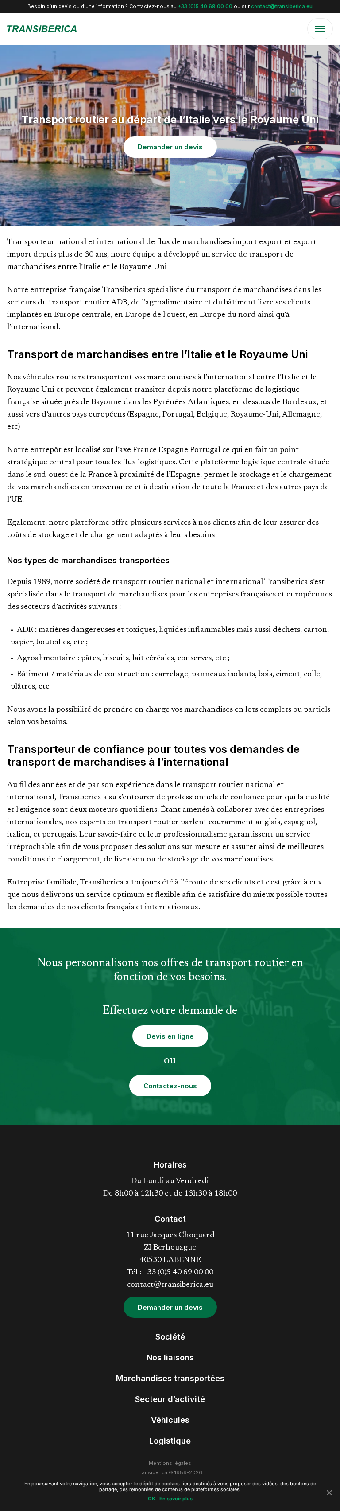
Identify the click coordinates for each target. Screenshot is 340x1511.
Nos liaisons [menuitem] (170, 1357)
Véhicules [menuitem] (170, 1420)
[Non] (329, 1492)
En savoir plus (176, 1499)
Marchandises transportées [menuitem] (170, 1378)
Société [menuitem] (170, 1336)
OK (151, 1499)
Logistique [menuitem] (170, 1440)
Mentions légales (170, 1463)
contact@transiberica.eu (282, 6)
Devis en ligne (170, 1036)
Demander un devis (170, 147)
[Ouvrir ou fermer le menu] (320, 28)
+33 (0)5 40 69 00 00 (205, 6)
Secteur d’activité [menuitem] (170, 1399)
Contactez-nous (170, 1086)
